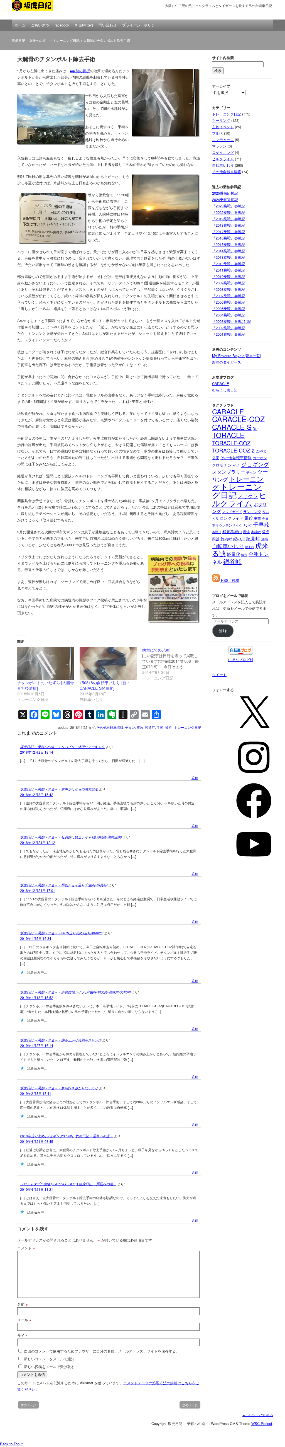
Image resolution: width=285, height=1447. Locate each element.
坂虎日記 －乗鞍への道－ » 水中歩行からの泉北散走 (59, 789)
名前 (22, 1304)
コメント (26, 1247)
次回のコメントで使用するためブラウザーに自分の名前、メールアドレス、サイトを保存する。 (102, 1351)
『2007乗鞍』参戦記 (228, 295)
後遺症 (150, 727)
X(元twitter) (84, 25)
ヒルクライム (223, 158)
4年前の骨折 (80, 70)
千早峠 (261, 524)
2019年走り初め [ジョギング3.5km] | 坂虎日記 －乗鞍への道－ (66, 1135)
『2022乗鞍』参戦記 (228, 212)
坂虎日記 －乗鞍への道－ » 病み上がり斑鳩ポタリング (60, 1039)
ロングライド (231, 518)
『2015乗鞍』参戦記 (228, 244)
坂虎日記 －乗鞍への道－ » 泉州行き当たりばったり (59, 1087)
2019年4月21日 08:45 (36, 1141)
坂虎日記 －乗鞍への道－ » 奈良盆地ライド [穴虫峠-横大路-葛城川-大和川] (75, 991)
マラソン (219, 146)
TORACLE (228, 435)
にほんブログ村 (240, 659)
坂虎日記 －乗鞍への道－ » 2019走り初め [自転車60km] (61, 932)
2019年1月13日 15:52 (36, 997)
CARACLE (220, 383)
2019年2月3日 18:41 (35, 1093)
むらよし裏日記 (224, 390)
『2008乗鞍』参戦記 (228, 289)
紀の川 (239, 538)
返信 (194, 777)
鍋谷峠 (232, 560)
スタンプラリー (228, 471)
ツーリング (221, 120)
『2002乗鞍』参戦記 (228, 327)
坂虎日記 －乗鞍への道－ (39, 10)
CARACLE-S (232, 427)
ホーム (19, 25)
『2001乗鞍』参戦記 (228, 334)
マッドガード (232, 511)
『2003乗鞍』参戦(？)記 (231, 321)
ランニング (252, 511)
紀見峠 (253, 538)
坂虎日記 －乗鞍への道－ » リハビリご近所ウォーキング (62, 746)
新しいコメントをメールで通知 (49, 1358)
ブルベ (217, 133)
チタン (130, 727)
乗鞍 (248, 518)
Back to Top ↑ (11, 1443)
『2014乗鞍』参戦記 (228, 250)
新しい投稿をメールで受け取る (49, 1366)
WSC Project (261, 1423)
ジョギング (255, 464)
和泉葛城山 (232, 531)
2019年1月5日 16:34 (35, 938)
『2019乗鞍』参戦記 (228, 218)
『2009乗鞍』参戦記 (228, 282)
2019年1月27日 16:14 (36, 1045)
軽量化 (233, 554)
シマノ (234, 465)
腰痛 (264, 539)
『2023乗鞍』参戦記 (228, 206)
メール (24, 1319)
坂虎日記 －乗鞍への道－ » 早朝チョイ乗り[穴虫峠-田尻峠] (63, 884)
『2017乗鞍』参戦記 (228, 231)
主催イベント (223, 126)
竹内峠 (226, 538)
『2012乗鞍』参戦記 (228, 263)
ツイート (219, 674)
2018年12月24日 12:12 (37, 842)
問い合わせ (108, 25)
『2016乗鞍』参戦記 (228, 238)
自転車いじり (223, 165)
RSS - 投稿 (229, 580)
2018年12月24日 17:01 (37, 890)
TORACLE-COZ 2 (233, 450)
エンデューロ (223, 139)
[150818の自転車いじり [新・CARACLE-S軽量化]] (108, 663)
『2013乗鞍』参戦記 (228, 257)
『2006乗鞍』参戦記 (228, 302)
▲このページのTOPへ (257, 1414)
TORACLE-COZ (231, 443)
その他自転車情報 (110, 727)
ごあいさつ (40, 25)
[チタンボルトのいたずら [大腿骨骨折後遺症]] (45, 663)
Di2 (255, 428)
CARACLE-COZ (238, 419)
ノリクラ (248, 496)
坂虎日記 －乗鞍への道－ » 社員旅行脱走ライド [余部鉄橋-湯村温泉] (71, 836)
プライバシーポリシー (140, 25)
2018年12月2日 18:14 (36, 752)
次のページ (190, 1405)
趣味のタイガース (226, 362)
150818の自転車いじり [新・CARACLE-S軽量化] (105, 685)
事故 (140, 727)
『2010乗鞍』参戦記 (228, 276)
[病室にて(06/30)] (173, 664)
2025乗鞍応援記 (225, 193)
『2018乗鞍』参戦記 (228, 225)
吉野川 (216, 531)
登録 (222, 630)
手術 (160, 727)
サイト (22, 1335)
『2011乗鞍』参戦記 (228, 270)
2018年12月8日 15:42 (36, 794)
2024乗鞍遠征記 (225, 199)
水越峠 (256, 531)
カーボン (260, 457)
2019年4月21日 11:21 (36, 1189)
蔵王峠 (249, 547)
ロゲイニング (223, 152)
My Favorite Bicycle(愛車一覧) (236, 355)
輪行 (244, 554)
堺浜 (246, 531)
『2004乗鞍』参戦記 (228, 315)
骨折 (168, 727)
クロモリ (219, 465)
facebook (62, 25)
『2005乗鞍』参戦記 (228, 308)
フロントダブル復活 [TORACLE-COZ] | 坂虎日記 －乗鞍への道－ (68, 1183)
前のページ (28, 1405)
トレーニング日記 (66, 40)
